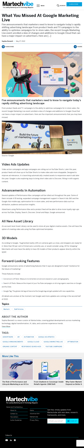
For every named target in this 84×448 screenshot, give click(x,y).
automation (29, 337)
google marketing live (53, 342)
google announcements (13, 342)
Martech (7, 309)
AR (18, 337)
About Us (13, 410)
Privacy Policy (34, 420)
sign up (73, 421)
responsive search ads (31, 347)
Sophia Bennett (7, 41)
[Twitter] (7, 440)
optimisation (72, 342)
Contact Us (14, 414)
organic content (10, 347)
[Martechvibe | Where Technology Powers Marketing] (18, 4)
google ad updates (46, 337)
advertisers (8, 337)
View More (6, 326)
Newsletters (14, 417)
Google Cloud (33, 342)
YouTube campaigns (54, 347)
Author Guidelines (16, 420)
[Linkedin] (12, 440)
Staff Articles (19, 309)
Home (32, 410)
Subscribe (73, 4)
